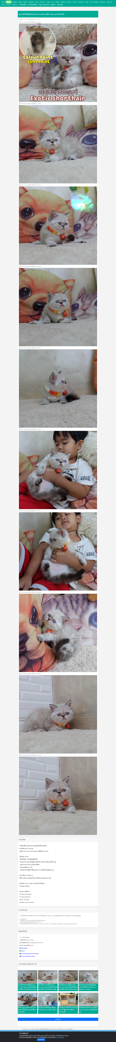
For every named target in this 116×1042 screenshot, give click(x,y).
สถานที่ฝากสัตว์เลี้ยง (32, 4)
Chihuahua (31, 2)
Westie (9, 4)
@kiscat (23, 950)
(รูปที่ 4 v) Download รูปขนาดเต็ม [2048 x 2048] (30, 266)
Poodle (87, 2)
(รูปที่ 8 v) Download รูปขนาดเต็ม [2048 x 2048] (30, 592)
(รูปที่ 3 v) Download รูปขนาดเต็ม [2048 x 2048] (30, 185)
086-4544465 (24, 948)
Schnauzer (102, 2)
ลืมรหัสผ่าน (53, 4)
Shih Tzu (3, 4)
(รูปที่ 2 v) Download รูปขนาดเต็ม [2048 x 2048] (30, 103)
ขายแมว (9, 2)
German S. (42, 2)
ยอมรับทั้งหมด (41, 1039)
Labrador (57, 2)
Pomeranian (81, 2)
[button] (58, 1019)
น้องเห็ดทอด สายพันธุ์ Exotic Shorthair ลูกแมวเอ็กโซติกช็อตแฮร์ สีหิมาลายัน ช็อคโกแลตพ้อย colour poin (27, 987)
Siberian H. (109, 2)
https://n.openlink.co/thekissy (28, 956)
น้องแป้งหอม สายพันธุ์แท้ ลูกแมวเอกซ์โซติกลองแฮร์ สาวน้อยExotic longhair (87, 987)
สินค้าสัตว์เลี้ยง (22, 4)
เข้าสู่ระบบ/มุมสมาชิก (44, 4)
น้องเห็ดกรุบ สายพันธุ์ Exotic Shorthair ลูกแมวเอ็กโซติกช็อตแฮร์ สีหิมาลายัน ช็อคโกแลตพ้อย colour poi (67, 987)
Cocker (37, 2)
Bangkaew (14, 2)
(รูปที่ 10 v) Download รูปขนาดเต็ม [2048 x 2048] (30, 755)
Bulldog (25, 2)
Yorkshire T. (15, 4)
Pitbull (74, 2)
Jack (53, 2)
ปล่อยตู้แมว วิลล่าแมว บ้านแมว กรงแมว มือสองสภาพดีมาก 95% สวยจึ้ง (67, 1009)
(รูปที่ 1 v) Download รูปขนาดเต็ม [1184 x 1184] (30, 22)
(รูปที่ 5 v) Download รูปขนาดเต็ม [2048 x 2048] (30, 348)
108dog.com (25, 1029)
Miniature (69, 2)
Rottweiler (96, 2)
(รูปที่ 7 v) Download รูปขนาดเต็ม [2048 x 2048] (30, 510)
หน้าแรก (3, 2)
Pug (91, 2)
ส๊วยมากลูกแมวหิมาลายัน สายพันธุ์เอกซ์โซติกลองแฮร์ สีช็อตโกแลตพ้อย (27, 1009)
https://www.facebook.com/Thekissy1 (30, 953)
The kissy (32, 940)
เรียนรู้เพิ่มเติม (60, 1037)
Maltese (63, 2)
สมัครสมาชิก (60, 4)
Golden (48, 2)
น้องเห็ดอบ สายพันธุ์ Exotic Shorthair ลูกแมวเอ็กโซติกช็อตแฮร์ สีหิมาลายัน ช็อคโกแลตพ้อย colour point (47, 987)
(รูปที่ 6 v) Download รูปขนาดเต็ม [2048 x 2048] (30, 429)
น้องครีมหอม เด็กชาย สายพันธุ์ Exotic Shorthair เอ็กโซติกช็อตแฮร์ (88, 1009)
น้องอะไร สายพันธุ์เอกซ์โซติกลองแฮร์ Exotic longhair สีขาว (47, 1008)
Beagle (20, 2)
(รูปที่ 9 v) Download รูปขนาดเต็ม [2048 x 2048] (30, 673)
